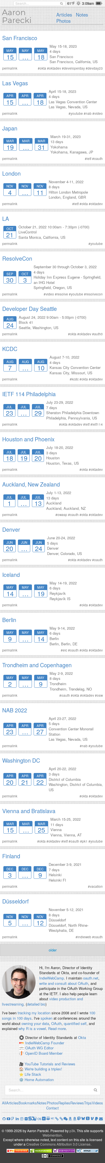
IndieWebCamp (51, 978)
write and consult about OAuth (63, 983)
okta (43, 68)
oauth (98, 158)
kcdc (75, 379)
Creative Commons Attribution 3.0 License (58, 1144)
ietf (89, 158)
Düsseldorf (15, 901)
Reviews (77, 1102)
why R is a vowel (32, 1028)
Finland (11, 856)
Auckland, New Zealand (31, 484)
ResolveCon (17, 258)
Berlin (9, 620)
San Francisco (19, 38)
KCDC (9, 349)
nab (89, 113)
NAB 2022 (14, 710)
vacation (96, 886)
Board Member (50, 1053)
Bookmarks (27, 1102)
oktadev (55, 68)
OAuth (56, 1023)
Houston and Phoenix (28, 439)
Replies (64, 1102)
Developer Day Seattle (29, 309)
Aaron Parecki (17, 16)
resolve (62, 294)
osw (100, 695)
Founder (57, 1042)
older (53, 950)
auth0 (98, 334)
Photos (63, 20)
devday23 (95, 68)
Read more (57, 1028)
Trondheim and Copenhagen (37, 665)
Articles (64, 14)
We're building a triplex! (43, 1069)
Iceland (11, 575)
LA (5, 218)
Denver (11, 529)
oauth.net (90, 978)
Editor (48, 1048)
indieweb (84, 937)
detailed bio (36, 1004)
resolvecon (94, 294)
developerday (74, 68)
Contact (52, 1108)
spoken (46, 1018)
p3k (72, 1130)
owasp (62, 514)
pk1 (85, 841)
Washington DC (21, 760)
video (98, 113)
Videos (97, 1102)
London (11, 173)
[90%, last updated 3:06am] (99, 3)
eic (65, 650)
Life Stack (33, 1074)
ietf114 (97, 424)
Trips (88, 1102)
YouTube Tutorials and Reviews (50, 1063)
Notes (82, 14)
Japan (9, 128)
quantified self (75, 1023)
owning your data (35, 1023)
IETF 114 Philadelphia (29, 394)
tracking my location (34, 1012)
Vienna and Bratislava (28, 811)
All (4, 1102)
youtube (77, 113)
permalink (9, 68)
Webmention (52, 1135)
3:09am (88, 3)
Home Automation (39, 1079)
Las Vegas (15, 83)
